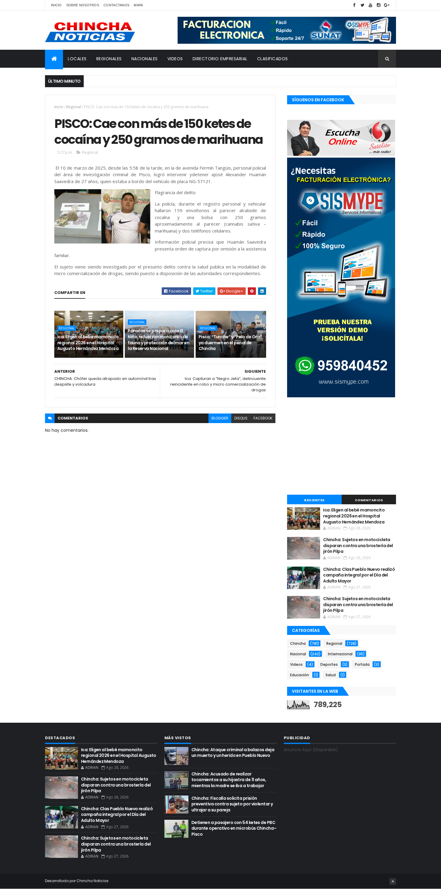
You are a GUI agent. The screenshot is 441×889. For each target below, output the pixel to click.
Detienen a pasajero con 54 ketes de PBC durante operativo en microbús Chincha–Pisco (234, 828)
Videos (296, 664)
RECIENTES (314, 500)
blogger (220, 418)
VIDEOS (175, 59)
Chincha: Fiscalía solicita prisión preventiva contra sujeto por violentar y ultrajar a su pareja (232, 804)
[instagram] (378, 5)
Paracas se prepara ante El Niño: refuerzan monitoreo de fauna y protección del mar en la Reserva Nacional (158, 339)
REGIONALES (109, 59)
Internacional (340, 653)
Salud (331, 674)
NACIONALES (144, 59)
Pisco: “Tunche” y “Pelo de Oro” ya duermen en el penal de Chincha (230, 342)
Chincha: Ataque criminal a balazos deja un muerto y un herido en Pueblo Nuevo (232, 753)
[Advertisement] (341, 447)
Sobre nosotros (82, 5)
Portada (362, 664)
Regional (73, 106)
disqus (241, 418)
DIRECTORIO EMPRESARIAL (220, 59)
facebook (263, 418)
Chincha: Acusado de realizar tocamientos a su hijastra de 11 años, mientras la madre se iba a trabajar (228, 780)
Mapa (138, 5)
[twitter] (362, 5)
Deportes (329, 664)
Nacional (298, 653)
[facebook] (354, 5)
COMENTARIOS (369, 500)
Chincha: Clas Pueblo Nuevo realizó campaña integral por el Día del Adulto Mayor (359, 575)
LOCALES (77, 59)
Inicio (56, 5)
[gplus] (386, 5)
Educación (299, 674)
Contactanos (116, 5)
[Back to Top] (392, 881)
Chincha (298, 643)
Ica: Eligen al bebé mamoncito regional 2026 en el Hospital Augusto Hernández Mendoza (88, 342)
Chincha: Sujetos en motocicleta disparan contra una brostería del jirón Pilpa (358, 545)
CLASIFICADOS (272, 59)
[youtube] (370, 5)
